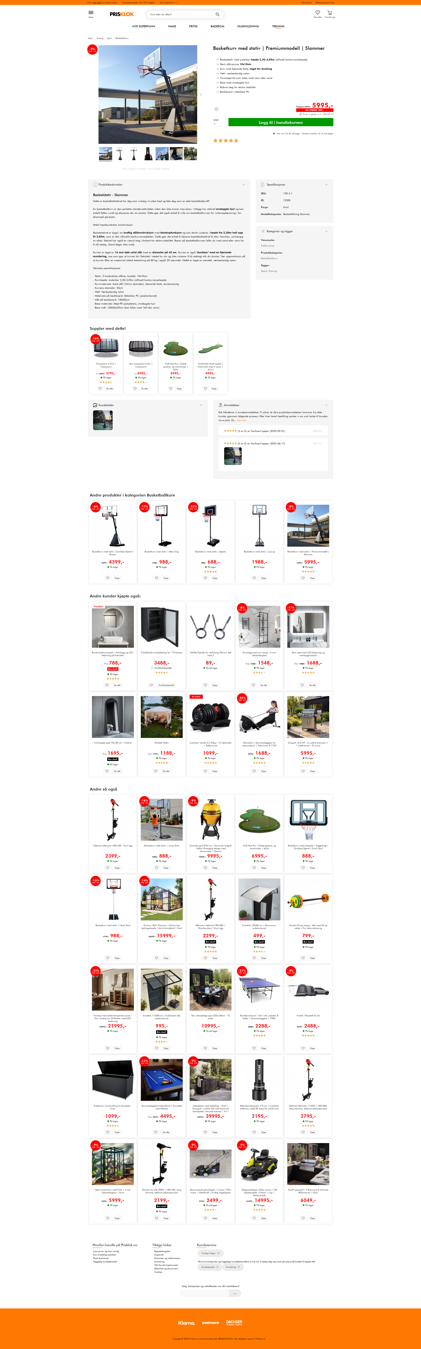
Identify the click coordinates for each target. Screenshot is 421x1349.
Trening (278, 26)
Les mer (241, 420)
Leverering (159, 1261)
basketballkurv (105, 209)
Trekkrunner (268, 245)
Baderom (217, 26)
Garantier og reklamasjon (167, 1258)
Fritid (193, 26)
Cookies (158, 1272)
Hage (172, 26)
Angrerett (159, 1254)
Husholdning (248, 26)
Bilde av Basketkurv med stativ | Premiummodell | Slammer (146, 169)
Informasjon (306, 2)
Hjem (90, 38)
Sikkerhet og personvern (166, 1268)
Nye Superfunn (143, 26)
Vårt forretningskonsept (166, 1265)
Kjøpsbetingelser (162, 1251)
